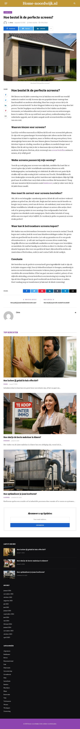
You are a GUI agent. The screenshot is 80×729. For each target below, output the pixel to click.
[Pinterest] (6, 111)
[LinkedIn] (6, 105)
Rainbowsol (47, 183)
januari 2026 (7, 591)
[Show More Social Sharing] (51, 29)
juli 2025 (6, 604)
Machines (7, 688)
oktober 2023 (8, 634)
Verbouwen (7, 701)
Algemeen (6, 497)
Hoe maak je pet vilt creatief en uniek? (57, 303)
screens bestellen (58, 150)
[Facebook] (6, 95)
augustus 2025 (8, 601)
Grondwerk (7, 674)
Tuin (5, 698)
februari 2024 (8, 624)
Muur (5, 691)
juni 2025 (6, 607)
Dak (5, 664)
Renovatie (7, 694)
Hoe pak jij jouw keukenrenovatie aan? (23, 303)
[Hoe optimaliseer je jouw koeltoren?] (40, 470)
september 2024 (9, 614)
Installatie (7, 681)
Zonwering (7, 12)
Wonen (6, 384)
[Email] (6, 116)
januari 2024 (7, 627)
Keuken (6, 684)
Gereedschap (8, 671)
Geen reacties (33, 22)
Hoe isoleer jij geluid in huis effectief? (21, 380)
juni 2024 (6, 617)
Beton (6, 658)
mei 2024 (6, 621)
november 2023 (8, 631)
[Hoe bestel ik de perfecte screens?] (40, 57)
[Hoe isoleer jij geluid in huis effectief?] (40, 356)
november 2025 (8, 594)
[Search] (74, 3)
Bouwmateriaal (8, 661)
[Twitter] (6, 100)
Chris (11, 22)
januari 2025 (7, 611)
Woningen (7, 440)
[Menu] (6, 3)
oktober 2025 (8, 597)
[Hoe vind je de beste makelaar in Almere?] (40, 413)
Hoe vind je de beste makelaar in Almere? (22, 437)
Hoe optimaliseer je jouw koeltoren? (20, 494)
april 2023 (7, 637)
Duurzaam (7, 668)
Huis (5, 678)
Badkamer (7, 654)
